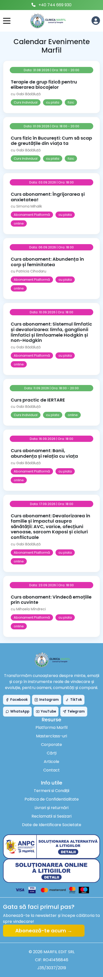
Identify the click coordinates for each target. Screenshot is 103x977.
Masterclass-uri (51, 736)
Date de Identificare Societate (51, 825)
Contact (51, 770)
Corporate (51, 744)
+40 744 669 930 (55, 5)
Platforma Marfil (52, 727)
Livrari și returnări (51, 808)
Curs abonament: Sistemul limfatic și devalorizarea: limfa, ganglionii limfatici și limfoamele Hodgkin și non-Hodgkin (51, 332)
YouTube (48, 711)
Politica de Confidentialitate (51, 799)
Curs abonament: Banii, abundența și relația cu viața (44, 453)
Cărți (51, 753)
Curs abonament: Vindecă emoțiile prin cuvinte (51, 600)
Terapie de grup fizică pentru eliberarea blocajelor (44, 84)
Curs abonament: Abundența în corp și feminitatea (47, 262)
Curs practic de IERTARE (38, 400)
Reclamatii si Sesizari (52, 816)
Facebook (19, 699)
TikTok (76, 699)
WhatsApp (19, 711)
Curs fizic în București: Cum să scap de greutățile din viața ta (51, 141)
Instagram (49, 699)
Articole (51, 761)
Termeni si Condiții (51, 791)
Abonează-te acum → (43, 930)
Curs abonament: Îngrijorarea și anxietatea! (48, 197)
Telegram (76, 711)
